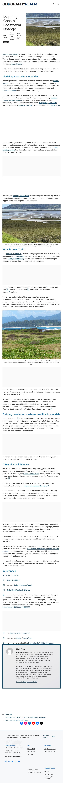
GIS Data (6, 42)
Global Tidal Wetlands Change (18, 590)
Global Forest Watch (31, 474)
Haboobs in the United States (16, 720)
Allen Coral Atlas (12, 575)
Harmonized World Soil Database (41, 643)
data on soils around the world (35, 486)
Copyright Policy (49, 774)
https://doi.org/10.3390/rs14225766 (16, 607)
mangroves (43, 103)
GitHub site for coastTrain (20, 633)
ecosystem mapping (16, 259)
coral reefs (52, 103)
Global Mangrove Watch (23, 585)
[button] (54, 4)
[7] (3, 638)
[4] (3, 590)
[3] (3, 585)
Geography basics (32, 769)
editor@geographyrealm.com (13, 756)
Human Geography (49, 751)
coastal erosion (17, 64)
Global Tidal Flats (13, 580)
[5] (3, 595)
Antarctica (20, 256)
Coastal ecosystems (10, 54)
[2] (3, 580)
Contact (46, 771)
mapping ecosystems (21, 196)
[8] (3, 643)
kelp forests (55, 105)
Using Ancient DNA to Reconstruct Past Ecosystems (25, 717)
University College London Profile (26, 682)
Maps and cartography (34, 772)
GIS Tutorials (31, 751)
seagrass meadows (26, 105)
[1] (3, 575)
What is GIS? (31, 749)
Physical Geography (50, 749)
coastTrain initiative (13, 254)
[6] (3, 633)
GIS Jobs (30, 754)
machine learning (9, 91)
